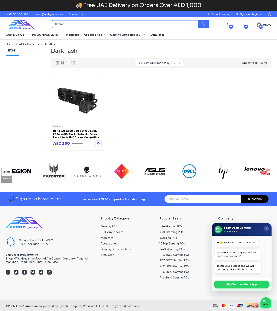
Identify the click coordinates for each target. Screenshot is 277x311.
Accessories (109, 243)
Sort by (144, 62)
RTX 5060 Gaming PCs (174, 255)
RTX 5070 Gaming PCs (174, 260)
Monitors (107, 238)
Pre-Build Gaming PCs (174, 277)
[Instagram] (49, 272)
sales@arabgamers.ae (49, 14)
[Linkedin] (8, 272)
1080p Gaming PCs (172, 243)
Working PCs (168, 238)
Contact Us (76, 14)
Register (256, 14)
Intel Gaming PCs (171, 226)
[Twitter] (33, 272)
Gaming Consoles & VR (116, 249)
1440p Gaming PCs (172, 249)
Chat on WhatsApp (244, 284)
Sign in (244, 14)
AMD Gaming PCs (171, 232)
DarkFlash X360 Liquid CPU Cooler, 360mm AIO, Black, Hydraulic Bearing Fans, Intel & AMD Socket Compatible (76, 134)
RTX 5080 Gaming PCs (174, 266)
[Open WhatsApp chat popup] (265, 302)
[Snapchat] (24, 272)
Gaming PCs (109, 226)
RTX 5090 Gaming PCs (174, 272)
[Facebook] (41, 272)
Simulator (107, 255)
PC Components (112, 232)
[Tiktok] (16, 272)
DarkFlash (58, 126)
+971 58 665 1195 (17, 14)
